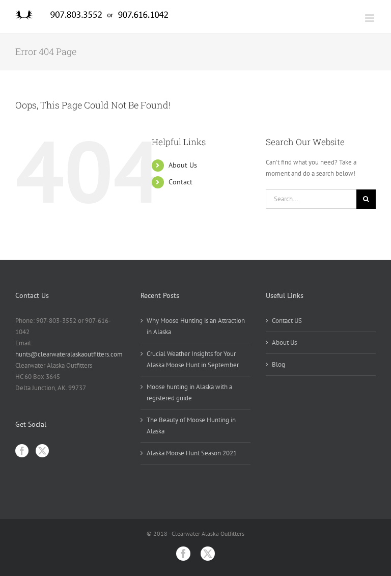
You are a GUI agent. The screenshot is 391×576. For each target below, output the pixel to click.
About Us (183, 165)
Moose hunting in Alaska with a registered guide (189, 392)
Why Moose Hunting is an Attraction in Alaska (196, 326)
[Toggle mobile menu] (370, 18)
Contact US (287, 320)
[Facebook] (22, 450)
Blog (278, 364)
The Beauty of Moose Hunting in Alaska (191, 425)
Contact (180, 181)
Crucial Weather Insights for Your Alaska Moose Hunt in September (193, 359)
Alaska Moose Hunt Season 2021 (192, 453)
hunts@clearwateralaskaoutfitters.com (69, 354)
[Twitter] (42, 450)
